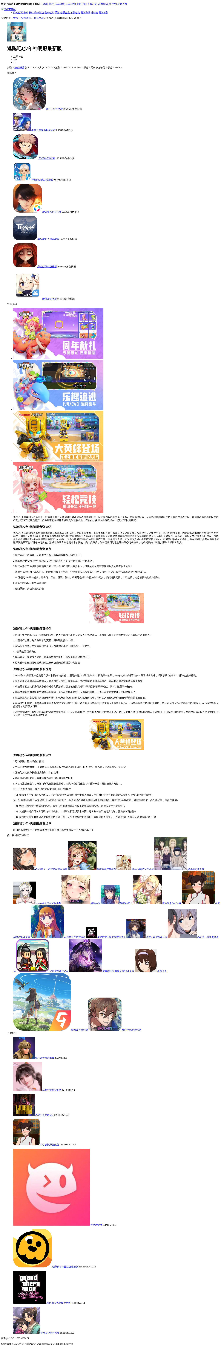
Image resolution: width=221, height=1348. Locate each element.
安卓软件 (70, 4)
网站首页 (18, 12)
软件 (51, 4)
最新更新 (122, 4)
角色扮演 (39, 18)
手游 (57, 12)
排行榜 (112, 4)
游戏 (45, 4)
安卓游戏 (59, 4)
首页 (15, 18)
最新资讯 (103, 4)
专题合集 (81, 4)
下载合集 (92, 4)
